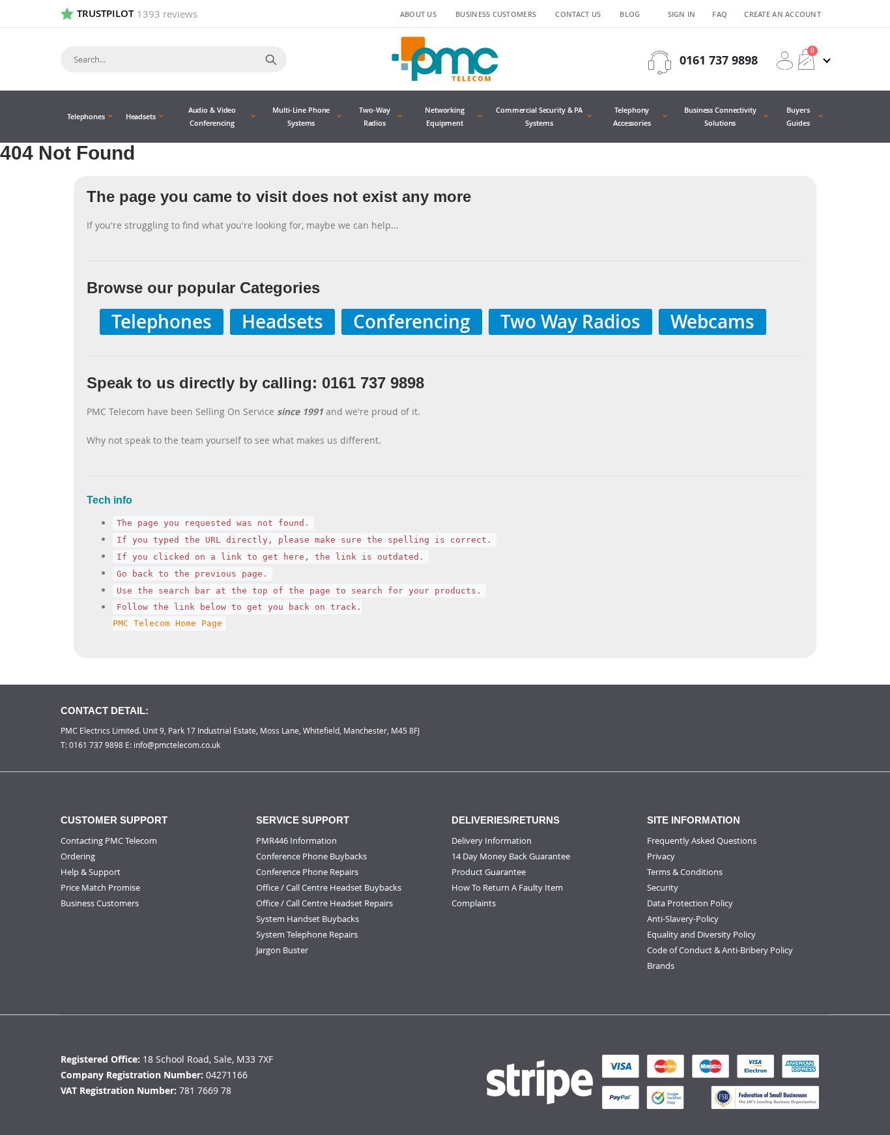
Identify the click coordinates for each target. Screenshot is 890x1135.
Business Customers (495, 14)
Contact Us (578, 14)
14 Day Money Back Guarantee (511, 856)
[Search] (271, 59)
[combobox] (174, 59)
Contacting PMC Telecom (109, 840)
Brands (660, 965)
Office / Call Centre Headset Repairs (324, 903)
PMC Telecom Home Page (167, 624)
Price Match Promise (100, 887)
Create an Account (782, 14)
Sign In (682, 14)
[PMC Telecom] (445, 59)
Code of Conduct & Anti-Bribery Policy (720, 950)
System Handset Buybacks (307, 919)
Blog (630, 14)
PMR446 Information (296, 840)
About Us (418, 14)
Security (662, 887)
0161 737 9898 (719, 60)
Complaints (474, 903)
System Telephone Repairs (307, 934)
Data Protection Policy (690, 903)
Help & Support (91, 872)
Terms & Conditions (685, 872)
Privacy (661, 856)
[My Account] (785, 60)
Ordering (78, 856)
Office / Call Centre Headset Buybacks (328, 887)
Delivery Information (492, 840)
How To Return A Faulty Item (507, 887)
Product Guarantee (489, 872)
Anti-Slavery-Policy (683, 919)
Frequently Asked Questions (701, 840)
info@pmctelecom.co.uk (177, 745)
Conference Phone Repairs (307, 872)
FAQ (719, 14)
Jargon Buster (282, 950)
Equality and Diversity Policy (701, 934)
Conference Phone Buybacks (311, 856)
